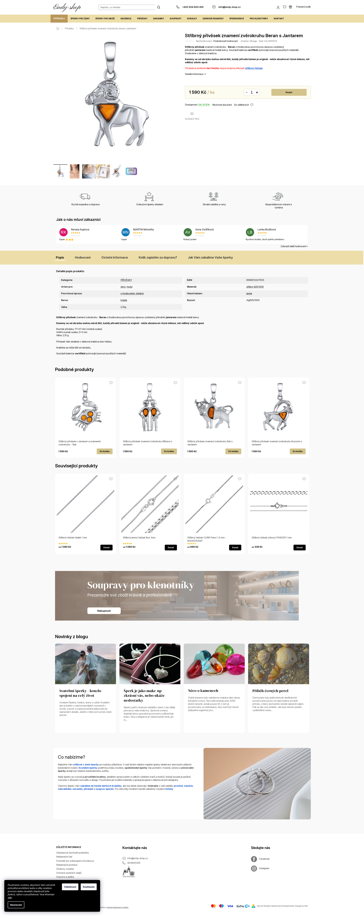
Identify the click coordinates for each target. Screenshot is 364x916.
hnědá (124, 300)
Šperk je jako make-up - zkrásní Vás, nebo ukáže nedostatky (144, 695)
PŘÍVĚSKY (126, 280)
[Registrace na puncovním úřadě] (128, 871)
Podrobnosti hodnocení (225, 41)
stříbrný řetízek (253, 68)
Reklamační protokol (66, 864)
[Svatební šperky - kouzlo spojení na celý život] (85, 663)
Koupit (289, 92)
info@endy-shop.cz (137, 858)
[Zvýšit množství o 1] (257, 92)
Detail (106, 547)
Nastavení (16, 904)
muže (129, 286)
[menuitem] (59, 19)
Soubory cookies (65, 868)
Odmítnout (70, 886)
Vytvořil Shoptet (263, 906)
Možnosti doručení (222, 104)
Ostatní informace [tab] (114, 257)
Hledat (158, 7)
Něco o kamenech (203, 690)
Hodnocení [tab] (83, 257)
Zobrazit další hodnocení (293, 246)
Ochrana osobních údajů (68, 872)
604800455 (133, 862)
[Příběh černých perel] (278, 663)
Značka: (249, 41)
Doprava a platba (65, 876)
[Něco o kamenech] (214, 663)
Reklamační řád (64, 856)
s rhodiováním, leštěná (132, 293)
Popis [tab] (60, 257)
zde (10, 897)
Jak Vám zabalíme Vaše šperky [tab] (210, 257)
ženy (123, 286)
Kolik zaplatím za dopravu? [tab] (158, 257)
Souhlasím (89, 886)
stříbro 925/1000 (255, 286)
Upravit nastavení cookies (117, 907)
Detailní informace (194, 74)
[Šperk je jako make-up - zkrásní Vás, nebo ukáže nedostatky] (149, 663)
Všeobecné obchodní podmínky (72, 852)
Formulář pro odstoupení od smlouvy (75, 860)
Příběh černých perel (270, 690)
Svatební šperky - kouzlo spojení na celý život (80, 693)
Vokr (306, 906)
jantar (249, 293)
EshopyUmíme (288, 906)
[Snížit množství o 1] (246, 92)
